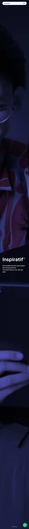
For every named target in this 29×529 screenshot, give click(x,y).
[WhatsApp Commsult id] (25, 525)
